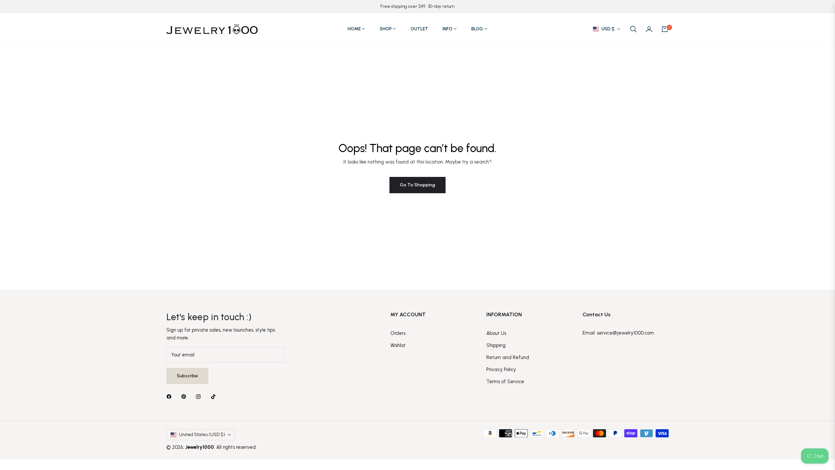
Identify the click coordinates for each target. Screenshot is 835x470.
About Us (496, 333)
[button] (633, 29)
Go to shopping (417, 185)
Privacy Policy (501, 369)
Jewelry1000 (199, 447)
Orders (397, 333)
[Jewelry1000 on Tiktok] (215, 396)
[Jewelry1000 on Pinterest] (185, 396)
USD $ (608, 29)
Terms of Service (505, 381)
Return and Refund (507, 357)
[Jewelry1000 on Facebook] (170, 396)
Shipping (496, 345)
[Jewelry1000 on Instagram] (200, 396)
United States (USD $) (202, 434)
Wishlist (398, 345)
